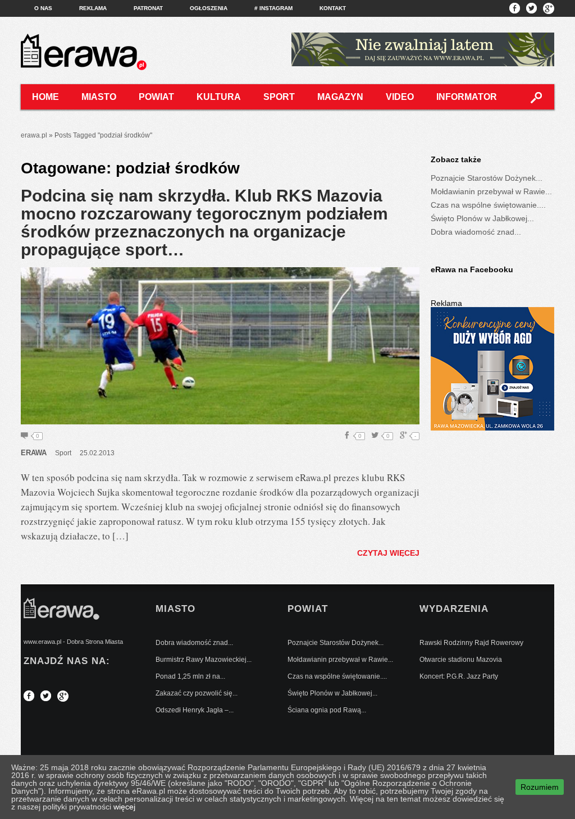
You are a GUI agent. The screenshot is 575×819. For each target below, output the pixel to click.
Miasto (98, 97)
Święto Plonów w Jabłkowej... (482, 218)
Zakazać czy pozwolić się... (197, 693)
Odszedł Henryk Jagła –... (195, 710)
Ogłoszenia (208, 8)
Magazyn (340, 97)
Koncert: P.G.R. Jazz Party (458, 676)
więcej (124, 806)
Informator (466, 97)
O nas (43, 8)
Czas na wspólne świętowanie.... (488, 204)
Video (400, 97)
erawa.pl (34, 135)
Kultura (219, 97)
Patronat (148, 8)
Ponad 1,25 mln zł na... (190, 676)
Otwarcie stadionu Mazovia (460, 660)
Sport (279, 97)
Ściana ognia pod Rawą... (327, 710)
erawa (34, 453)
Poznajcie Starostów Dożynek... (486, 177)
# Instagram (273, 8)
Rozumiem (540, 787)
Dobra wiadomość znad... (476, 231)
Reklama (93, 8)
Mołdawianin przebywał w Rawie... (491, 191)
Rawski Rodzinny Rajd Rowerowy (471, 643)
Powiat (156, 97)
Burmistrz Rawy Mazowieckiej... (204, 660)
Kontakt (333, 8)
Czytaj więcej (388, 552)
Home (45, 97)
